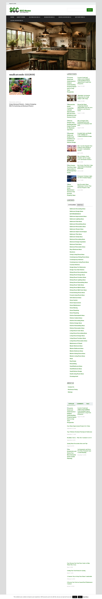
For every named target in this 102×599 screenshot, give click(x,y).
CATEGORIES (72, 204)
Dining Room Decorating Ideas (78, 272)
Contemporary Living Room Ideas (79, 262)
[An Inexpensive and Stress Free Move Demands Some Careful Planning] (71, 449)
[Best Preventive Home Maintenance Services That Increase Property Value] (71, 184)
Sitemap (70, 392)
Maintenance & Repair (76, 343)
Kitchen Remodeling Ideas (77, 325)
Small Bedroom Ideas (76, 368)
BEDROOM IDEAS (49, 17)
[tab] (72, 204)
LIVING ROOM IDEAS (16, 20)
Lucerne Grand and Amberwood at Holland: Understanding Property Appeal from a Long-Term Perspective (84, 80)
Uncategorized (74, 376)
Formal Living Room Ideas (77, 295)
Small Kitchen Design (76, 371)
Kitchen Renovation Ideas (77, 328)
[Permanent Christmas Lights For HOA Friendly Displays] (71, 176)
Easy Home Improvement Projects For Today (78, 426)
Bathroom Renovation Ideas (78, 226)
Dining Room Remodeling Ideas (79, 282)
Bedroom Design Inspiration (78, 241)
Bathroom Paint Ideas (76, 221)
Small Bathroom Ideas (76, 366)
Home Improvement (75, 302)
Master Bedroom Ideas (76, 346)
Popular (71, 403)
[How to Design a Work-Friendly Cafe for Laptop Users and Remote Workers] (71, 156)
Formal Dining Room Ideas (77, 292)
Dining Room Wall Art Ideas (77, 287)
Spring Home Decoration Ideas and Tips (77, 443)
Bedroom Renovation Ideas (77, 247)
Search (90, 9)
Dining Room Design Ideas (77, 274)
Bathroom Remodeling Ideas (78, 224)
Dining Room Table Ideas (77, 285)
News (71, 358)
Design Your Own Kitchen (77, 269)
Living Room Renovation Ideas (78, 340)
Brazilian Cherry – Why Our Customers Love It (79, 437)
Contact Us (71, 387)
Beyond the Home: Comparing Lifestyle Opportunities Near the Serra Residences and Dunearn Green (85, 107)
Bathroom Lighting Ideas (77, 219)
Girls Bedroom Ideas (75, 297)
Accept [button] (74, 597)
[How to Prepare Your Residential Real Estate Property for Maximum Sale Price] (71, 120)
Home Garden (74, 300)
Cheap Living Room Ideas (77, 254)
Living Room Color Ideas (77, 330)
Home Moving (74, 307)
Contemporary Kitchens (76, 259)
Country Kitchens (75, 264)
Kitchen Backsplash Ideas (77, 315)
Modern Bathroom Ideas (76, 348)
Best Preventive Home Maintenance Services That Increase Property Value (84, 186)
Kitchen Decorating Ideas (77, 320)
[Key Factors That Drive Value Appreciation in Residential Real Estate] (71, 165)
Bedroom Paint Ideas (76, 244)
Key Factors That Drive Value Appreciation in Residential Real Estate (85, 167)
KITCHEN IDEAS (80, 17)
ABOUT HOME (21, 17)
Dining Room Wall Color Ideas (78, 290)
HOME (12, 17)
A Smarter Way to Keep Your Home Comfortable (79, 576)
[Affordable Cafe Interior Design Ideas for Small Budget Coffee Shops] (71, 95)
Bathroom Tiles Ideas (76, 234)
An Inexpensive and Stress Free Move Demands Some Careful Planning (84, 451)
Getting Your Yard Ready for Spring (76, 570)
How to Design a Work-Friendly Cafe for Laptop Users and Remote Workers (84, 158)
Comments (80, 403)
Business (72, 252)
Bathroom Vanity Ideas (76, 236)
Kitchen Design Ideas (76, 323)
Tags (87, 403)
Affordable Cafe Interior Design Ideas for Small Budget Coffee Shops (84, 97)
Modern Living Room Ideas (77, 356)
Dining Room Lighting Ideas (78, 280)
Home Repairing (74, 310)
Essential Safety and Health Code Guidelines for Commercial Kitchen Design (85, 135)
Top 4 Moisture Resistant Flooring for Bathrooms (79, 431)
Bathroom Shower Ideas (76, 229)
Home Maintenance (75, 305)
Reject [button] (80, 597)
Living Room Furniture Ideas (78, 338)
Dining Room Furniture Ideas (78, 277)
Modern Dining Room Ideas (77, 353)
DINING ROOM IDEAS (65, 17)
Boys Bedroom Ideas (76, 249)
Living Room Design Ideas (77, 335)
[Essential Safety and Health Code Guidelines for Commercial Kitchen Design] (71, 133)
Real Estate (73, 361)
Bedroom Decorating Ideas (77, 239)
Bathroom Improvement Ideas (78, 216)
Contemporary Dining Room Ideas (79, 257)
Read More (85, 597)
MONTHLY (80, 204)
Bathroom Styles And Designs (78, 231)
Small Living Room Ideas (77, 373)
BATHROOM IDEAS (34, 17)
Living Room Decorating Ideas (78, 333)
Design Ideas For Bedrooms (78, 267)
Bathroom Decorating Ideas (77, 208)
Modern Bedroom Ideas (76, 351)
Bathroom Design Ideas (76, 211)
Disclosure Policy (73, 389)
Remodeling (73, 363)
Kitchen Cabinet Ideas (76, 318)
